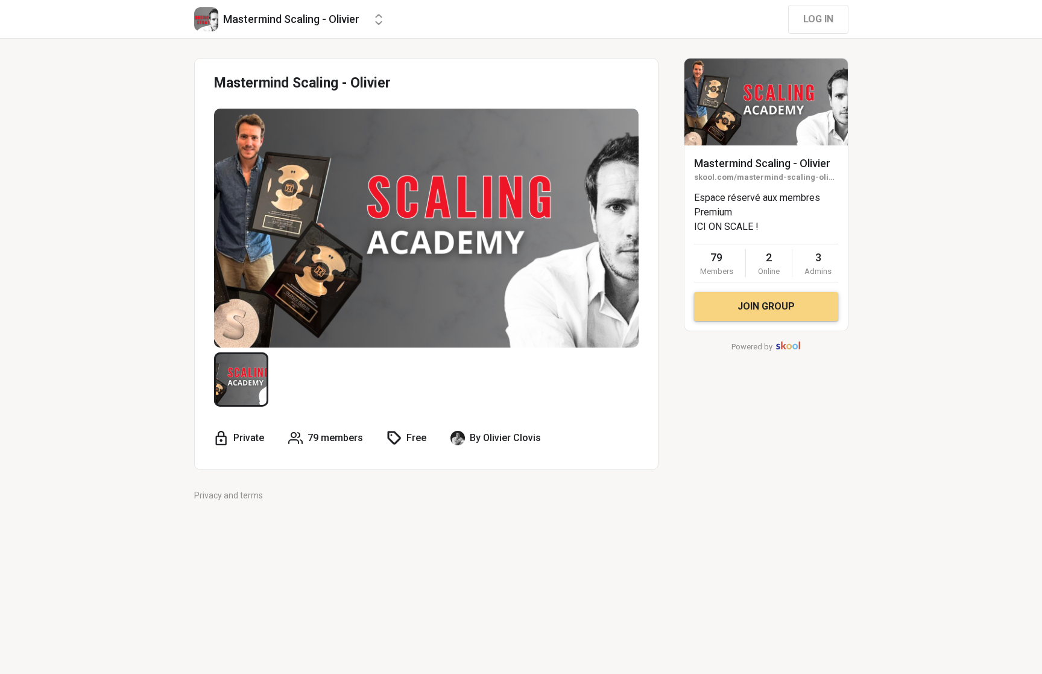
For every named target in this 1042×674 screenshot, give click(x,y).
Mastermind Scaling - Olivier (762, 163)
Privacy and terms (228, 495)
